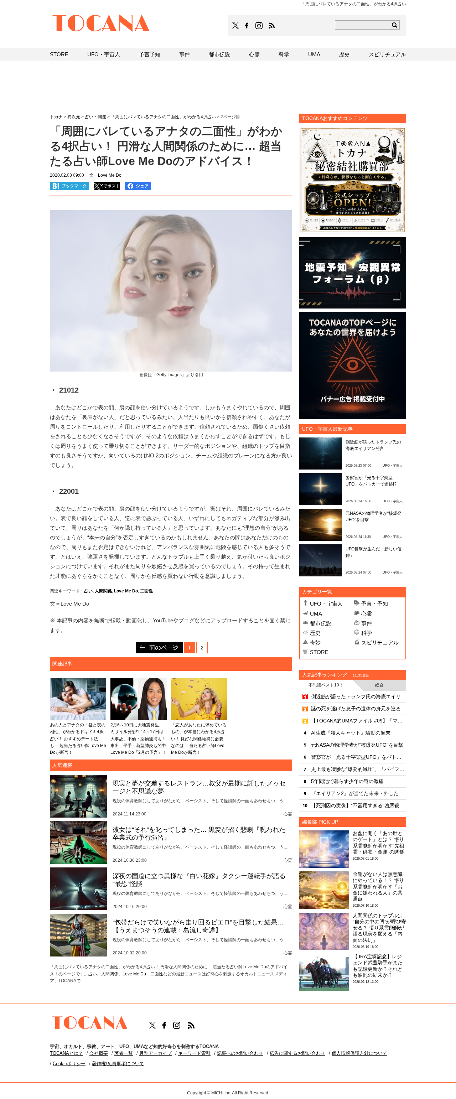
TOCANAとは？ (66, 1053)
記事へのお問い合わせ (240, 1053)
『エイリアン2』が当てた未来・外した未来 (358, 793)
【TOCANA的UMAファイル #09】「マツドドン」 (358, 721)
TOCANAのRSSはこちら (272, 25)
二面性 (146, 591)
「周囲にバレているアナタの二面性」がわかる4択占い (163, 116)
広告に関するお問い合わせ (297, 1053)
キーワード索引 (194, 1053)
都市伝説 (320, 623)
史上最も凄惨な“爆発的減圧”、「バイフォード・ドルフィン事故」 (358, 769)
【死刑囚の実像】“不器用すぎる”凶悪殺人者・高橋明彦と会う (358, 805)
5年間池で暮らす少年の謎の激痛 (347, 781)
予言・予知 (374, 604)
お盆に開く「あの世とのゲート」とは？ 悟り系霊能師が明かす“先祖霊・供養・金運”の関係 (378, 842)
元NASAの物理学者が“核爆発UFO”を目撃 (357, 745)
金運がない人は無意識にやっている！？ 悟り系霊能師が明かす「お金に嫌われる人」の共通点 (378, 886)
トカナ (56, 116)
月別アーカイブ (155, 1053)
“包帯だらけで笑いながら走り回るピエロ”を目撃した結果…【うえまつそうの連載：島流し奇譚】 (198, 926)
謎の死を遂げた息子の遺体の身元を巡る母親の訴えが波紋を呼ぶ (358, 708)
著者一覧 (123, 1053)
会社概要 (98, 1053)
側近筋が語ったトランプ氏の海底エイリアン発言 (358, 696)
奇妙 (315, 642)
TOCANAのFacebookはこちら (247, 25)
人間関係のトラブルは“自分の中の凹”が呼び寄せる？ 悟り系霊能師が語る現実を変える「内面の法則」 (379, 928)
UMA (316, 614)
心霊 (366, 614)
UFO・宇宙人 (326, 604)
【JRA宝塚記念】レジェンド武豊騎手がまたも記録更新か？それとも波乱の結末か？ (378, 966)
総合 (379, 685)
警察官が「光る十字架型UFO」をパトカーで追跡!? (358, 757)
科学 (366, 633)
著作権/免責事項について (118, 1063)
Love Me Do (126, 591)
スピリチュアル (380, 642)
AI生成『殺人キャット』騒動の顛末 (350, 733)
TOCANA (101, 24)
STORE (319, 652)
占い (88, 591)
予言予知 (149, 54)
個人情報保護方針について (359, 1053)
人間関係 (103, 591)
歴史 (315, 633)
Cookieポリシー (69, 1063)
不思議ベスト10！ (326, 685)
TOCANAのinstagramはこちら (259, 25)
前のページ (159, 647)
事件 (366, 623)
